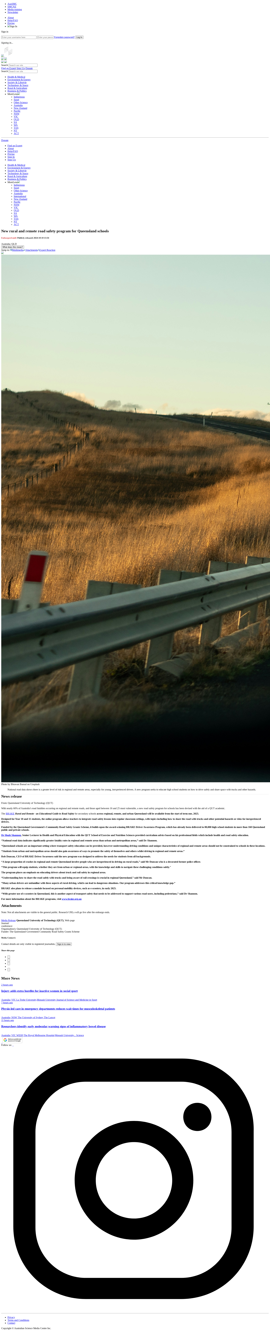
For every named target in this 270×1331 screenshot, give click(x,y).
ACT (16, 133)
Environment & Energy (19, 79)
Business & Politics (17, 91)
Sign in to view (63, 944)
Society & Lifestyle (17, 82)
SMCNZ (12, 6)
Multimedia (17, 250)
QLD (16, 119)
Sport (16, 99)
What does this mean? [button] (12, 247)
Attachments (31, 250)
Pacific (17, 111)
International (20, 196)
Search (4, 65)
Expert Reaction (47, 250)
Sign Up (21, 68)
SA (15, 122)
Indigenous (19, 97)
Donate (29, 68)
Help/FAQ (13, 20)
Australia (18, 105)
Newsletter (13, 12)
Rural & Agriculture (17, 88)
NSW (16, 113)
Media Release (8, 920)
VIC (16, 116)
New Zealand (20, 108)
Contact (11, 1323)
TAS (16, 127)
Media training (15, 9)
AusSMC (12, 4)
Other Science (21, 102)
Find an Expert (8, 68)
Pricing (11, 23)
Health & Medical (16, 77)
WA (16, 125)
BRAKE (10, 813)
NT (15, 130)
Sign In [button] (13, 26)
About (11, 17)
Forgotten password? (64, 37)
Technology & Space (18, 85)
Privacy (11, 1317)
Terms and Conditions (18, 1320)
